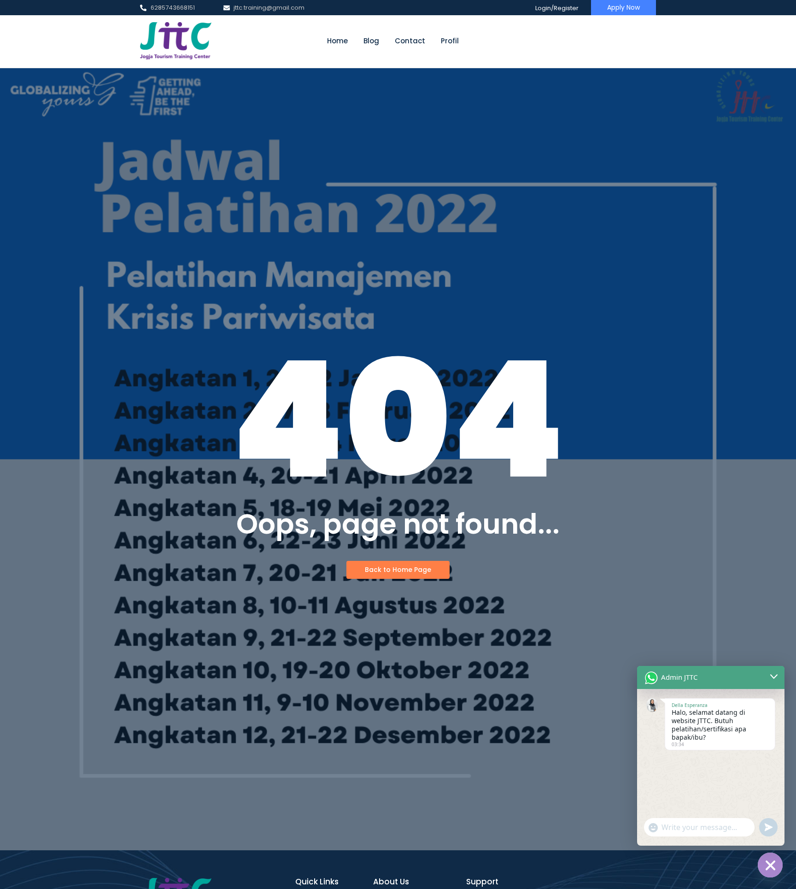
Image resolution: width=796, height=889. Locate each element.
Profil (450, 41)
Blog (371, 41)
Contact (410, 41)
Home (337, 41)
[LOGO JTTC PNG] (175, 41)
